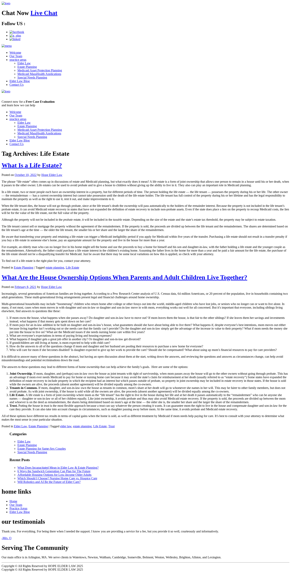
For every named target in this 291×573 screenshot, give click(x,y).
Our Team (16, 56)
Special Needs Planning (32, 77)
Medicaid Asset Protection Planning (39, 70)
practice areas (18, 59)
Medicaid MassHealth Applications (39, 74)
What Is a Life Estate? (32, 165)
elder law (65, 426)
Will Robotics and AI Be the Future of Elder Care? (49, 482)
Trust (111, 426)
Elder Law (24, 63)
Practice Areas (18, 508)
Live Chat (43, 12)
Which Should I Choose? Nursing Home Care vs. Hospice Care (57, 478)
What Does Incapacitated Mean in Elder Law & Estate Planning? (58, 467)
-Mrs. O (6, 538)
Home (13, 501)
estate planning (55, 267)
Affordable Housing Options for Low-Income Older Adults (54, 474)
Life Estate (72, 267)
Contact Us (17, 84)
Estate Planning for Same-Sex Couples (41, 448)
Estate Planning (27, 66)
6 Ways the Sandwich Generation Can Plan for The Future (53, 471)
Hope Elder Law (51, 175)
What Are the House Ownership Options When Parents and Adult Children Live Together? (124, 277)
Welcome (15, 52)
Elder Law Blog (20, 81)
